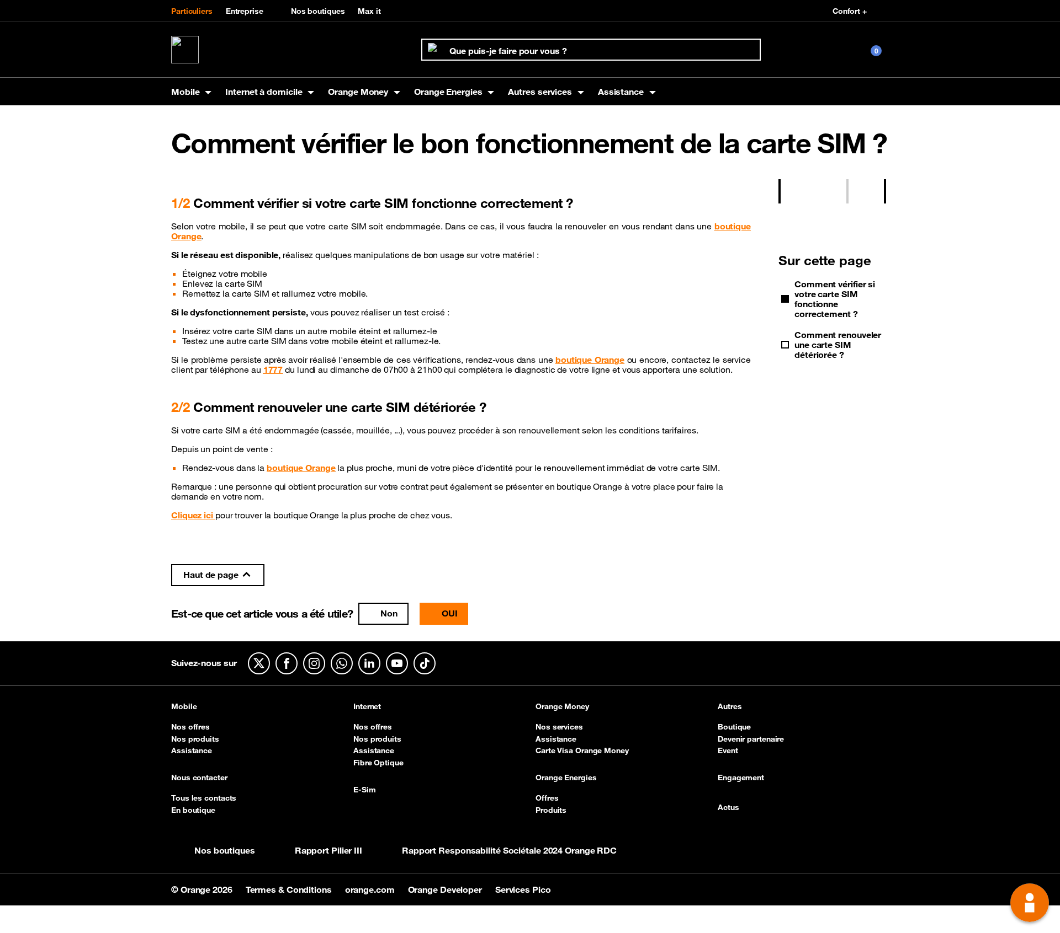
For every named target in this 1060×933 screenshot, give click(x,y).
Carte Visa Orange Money (582, 750)
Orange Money (562, 707)
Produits (551, 810)
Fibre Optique (378, 763)
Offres (547, 798)
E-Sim (364, 790)
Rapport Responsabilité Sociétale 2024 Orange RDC (509, 850)
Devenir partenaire (751, 739)
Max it (369, 11)
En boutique (193, 810)
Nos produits (195, 739)
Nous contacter (199, 778)
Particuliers (192, 11)
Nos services (559, 727)
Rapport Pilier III (328, 850)
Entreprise (244, 11)
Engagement (741, 778)
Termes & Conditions (290, 889)
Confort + (850, 11)
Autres (729, 707)
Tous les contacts (203, 798)
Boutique (734, 727)
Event (728, 750)
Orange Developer (446, 889)
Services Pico (523, 889)
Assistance (191, 750)
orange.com (371, 889)
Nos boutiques (318, 11)
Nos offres (190, 727)
